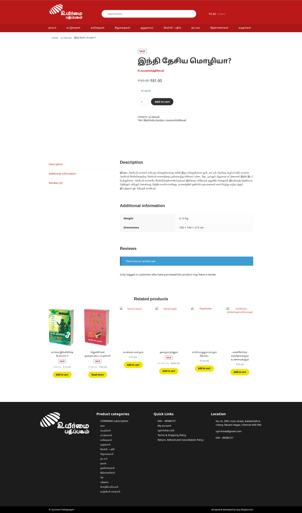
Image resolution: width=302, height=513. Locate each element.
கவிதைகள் (98, 28)
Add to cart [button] (62, 374)
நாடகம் (195, 28)
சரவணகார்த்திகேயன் (176, 120)
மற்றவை (104, 482)
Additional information (62, 173)
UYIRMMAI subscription (114, 421)
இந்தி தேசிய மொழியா (154, 120)
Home (55, 37)
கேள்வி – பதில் (172, 28)
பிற (101, 477)
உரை (102, 425)
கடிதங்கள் (245, 28)
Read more (97, 374)
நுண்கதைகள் (107, 467)
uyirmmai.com (166, 430)
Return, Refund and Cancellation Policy (180, 439)
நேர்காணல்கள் (219, 28)
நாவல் (52, 28)
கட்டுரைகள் (73, 28)
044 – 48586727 (167, 421)
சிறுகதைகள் (122, 28)
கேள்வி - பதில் (107, 449)
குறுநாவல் (147, 28)
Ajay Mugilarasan (244, 509)
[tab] (80, 164)
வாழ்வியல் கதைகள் (110, 491)
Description (56, 164)
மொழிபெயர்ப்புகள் (109, 486)
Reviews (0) (56, 183)
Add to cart (162, 101)
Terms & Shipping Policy (172, 435)
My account (164, 425)
